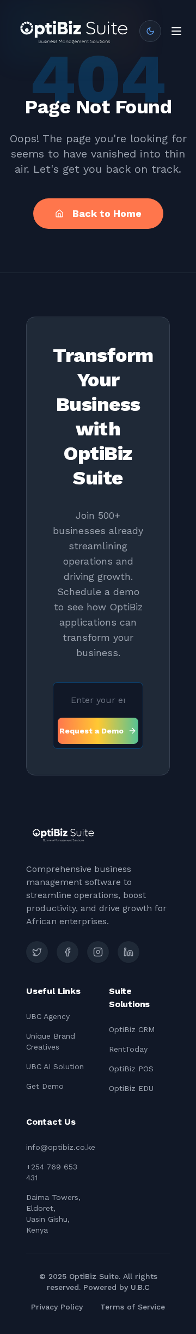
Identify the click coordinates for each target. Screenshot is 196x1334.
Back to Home (107, 213)
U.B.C (140, 1287)
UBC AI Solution (55, 1066)
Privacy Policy (57, 1306)
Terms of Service (132, 1306)
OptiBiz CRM (132, 1029)
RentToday (128, 1049)
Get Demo (45, 1086)
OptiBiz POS (131, 1068)
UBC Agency (48, 1016)
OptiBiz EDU (131, 1088)
